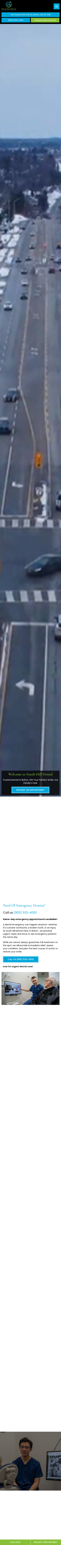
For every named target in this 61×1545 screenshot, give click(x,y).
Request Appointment (45, 20)
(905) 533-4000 (15, 20)
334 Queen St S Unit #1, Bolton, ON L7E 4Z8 (30, 14)
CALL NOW (15, 1542)
